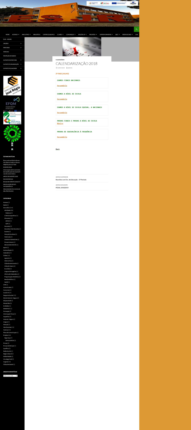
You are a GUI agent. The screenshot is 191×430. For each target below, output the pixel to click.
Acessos (15, 34)
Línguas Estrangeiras (10, 271)
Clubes (59, 34)
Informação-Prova (8, 314)
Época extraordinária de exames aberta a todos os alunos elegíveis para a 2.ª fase (11, 162)
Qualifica (6, 348)
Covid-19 (6, 292)
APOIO (8, 221)
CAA (136, 34)
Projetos (92, 34)
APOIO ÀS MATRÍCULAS (10, 176)
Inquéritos (6, 316)
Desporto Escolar (8, 295)
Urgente (5, 362)
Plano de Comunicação (10, 332)
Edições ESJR (7, 300)
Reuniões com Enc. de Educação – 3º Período (71, 178)
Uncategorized (7, 359)
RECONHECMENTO (10, 245)
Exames (6, 231)
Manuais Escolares (9, 234)
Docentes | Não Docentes (11, 229)
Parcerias (6, 47)
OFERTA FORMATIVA (105, 34)
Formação (6, 311)
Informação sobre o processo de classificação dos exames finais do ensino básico (12, 172)
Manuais (5, 324)
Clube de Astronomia (10, 263)
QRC (116, 34)
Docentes (7, 226)
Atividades (7, 210)
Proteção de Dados (9, 56)
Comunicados (7, 287)
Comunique (70, 34)
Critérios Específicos (10, 215)
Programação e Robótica (11, 277)
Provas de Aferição (8, 346)
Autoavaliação (7, 250)
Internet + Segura (8, 319)
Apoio (5, 247)
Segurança (7, 338)
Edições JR (81, 34)
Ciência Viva (7, 261)
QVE (7, 223)
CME (4, 285)
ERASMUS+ (6, 308)
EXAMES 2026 (7, 167)
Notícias (5, 330)
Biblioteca (36, 34)
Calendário (60, 60)
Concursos (6, 290)
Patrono (6, 51)
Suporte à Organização (11, 64)
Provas (5, 343)
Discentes (7, 218)
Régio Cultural (7, 354)
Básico (60, 124)
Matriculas (7, 237)
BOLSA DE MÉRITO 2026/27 (11, 182)
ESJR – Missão (7, 39)
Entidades (6, 306)
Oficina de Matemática (10, 274)
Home (7, 34)
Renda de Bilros (8, 279)
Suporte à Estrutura (10, 60)
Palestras (8, 213)
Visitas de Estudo (8, 364)
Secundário (62, 113)
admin (70, 68)
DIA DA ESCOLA (8, 179)
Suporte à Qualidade (10, 68)
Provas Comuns (8, 242)
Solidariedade (7, 356)
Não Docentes (7, 327)
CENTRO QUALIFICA (48, 34)
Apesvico (7, 258)
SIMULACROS (10, 340)
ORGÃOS (5, 43)
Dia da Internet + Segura (10, 298)
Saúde (6, 282)
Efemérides (6, 303)
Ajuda (5, 205)
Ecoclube (7, 269)
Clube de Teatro (8, 266)
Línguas (5, 322)
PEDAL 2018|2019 (62, 186)
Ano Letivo (25, 34)
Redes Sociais (126, 34)
